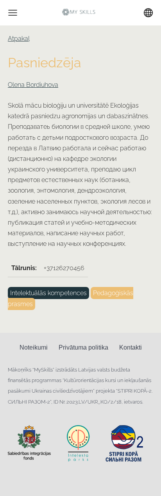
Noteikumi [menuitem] (34, 347)
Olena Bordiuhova (33, 84)
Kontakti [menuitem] (130, 347)
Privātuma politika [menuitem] (83, 347)
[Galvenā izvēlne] (12, 12)
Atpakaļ (19, 38)
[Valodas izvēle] (148, 12)
